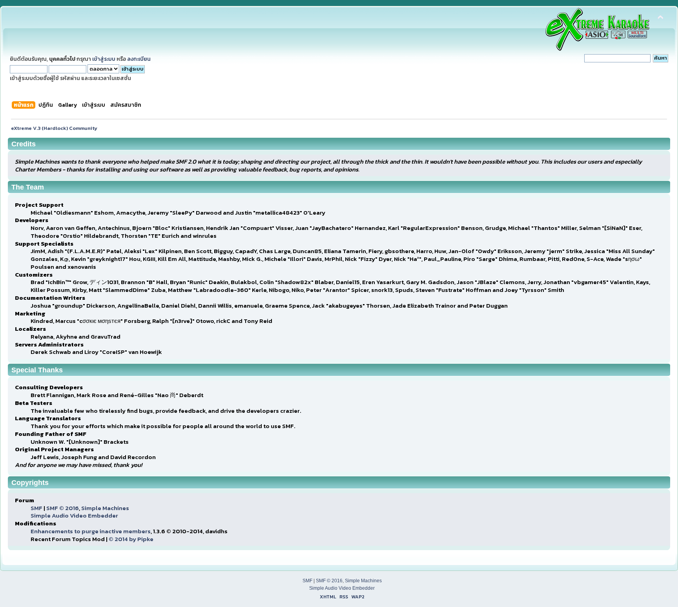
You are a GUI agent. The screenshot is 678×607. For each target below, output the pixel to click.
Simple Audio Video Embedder (74, 515)
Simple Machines (105, 507)
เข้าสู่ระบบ (103, 59)
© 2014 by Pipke (131, 538)
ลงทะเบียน (139, 59)
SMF (36, 507)
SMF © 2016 (62, 507)
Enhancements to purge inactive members (91, 531)
